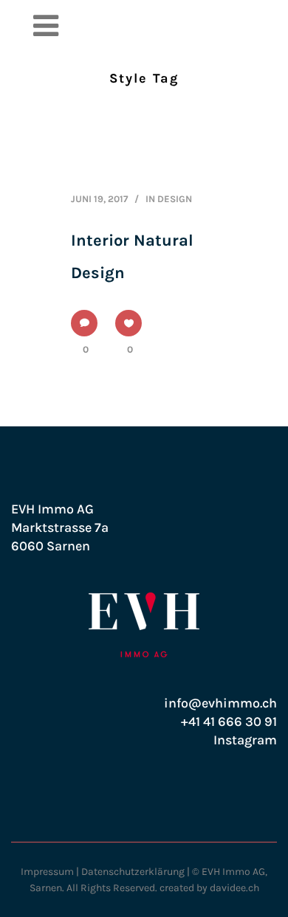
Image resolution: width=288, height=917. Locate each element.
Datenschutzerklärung (133, 871)
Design (174, 198)
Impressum (47, 871)
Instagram (245, 740)
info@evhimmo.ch (220, 703)
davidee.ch (234, 888)
